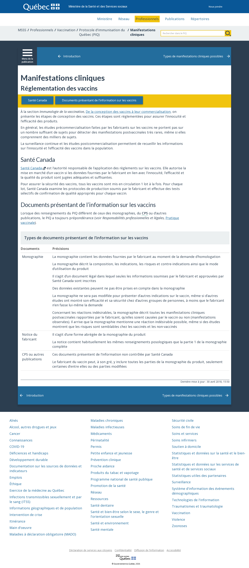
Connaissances (20, 440)
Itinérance (17, 521)
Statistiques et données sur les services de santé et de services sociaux (205, 466)
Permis (96, 446)
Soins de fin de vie (186, 427)
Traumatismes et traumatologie (197, 506)
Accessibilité (174, 550)
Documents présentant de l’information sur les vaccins (99, 100)
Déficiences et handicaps (28, 453)
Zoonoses (179, 526)
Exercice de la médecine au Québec (36, 490)
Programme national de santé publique (122, 479)
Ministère (104, 19)
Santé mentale (102, 529)
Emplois (15, 477)
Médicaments (101, 433)
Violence (178, 519)
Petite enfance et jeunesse (111, 453)
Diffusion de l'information (149, 550)
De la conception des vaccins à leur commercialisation (128, 111)
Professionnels (147, 19)
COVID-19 (16, 446)
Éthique (15, 484)
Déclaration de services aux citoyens (90, 550)
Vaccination (66, 30)
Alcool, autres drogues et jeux (32, 427)
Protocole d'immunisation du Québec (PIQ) (102, 32)
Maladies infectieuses (107, 427)
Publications (174, 19)
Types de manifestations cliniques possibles (193, 56)
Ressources (99, 499)
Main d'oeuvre (20, 527)
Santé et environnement (110, 523)
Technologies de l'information (195, 500)
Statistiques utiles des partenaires (199, 475)
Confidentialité (123, 550)
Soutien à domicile (186, 446)
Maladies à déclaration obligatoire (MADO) (42, 534)
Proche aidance (102, 466)
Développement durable (28, 460)
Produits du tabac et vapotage (115, 472)
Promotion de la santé (108, 485)
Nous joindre (215, 6)
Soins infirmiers (184, 440)
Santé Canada (37, 100)
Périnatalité (100, 440)
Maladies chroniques (107, 420)
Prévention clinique (106, 460)
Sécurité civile (183, 420)
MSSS (22, 30)
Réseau (123, 19)
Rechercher (228, 33)
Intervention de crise (25, 514)
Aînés (13, 420)
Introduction (71, 56)
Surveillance (181, 482)
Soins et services (185, 433)
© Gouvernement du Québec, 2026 (126, 564)
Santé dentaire (102, 505)
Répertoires (200, 19)
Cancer (14, 433)
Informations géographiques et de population (45, 508)
